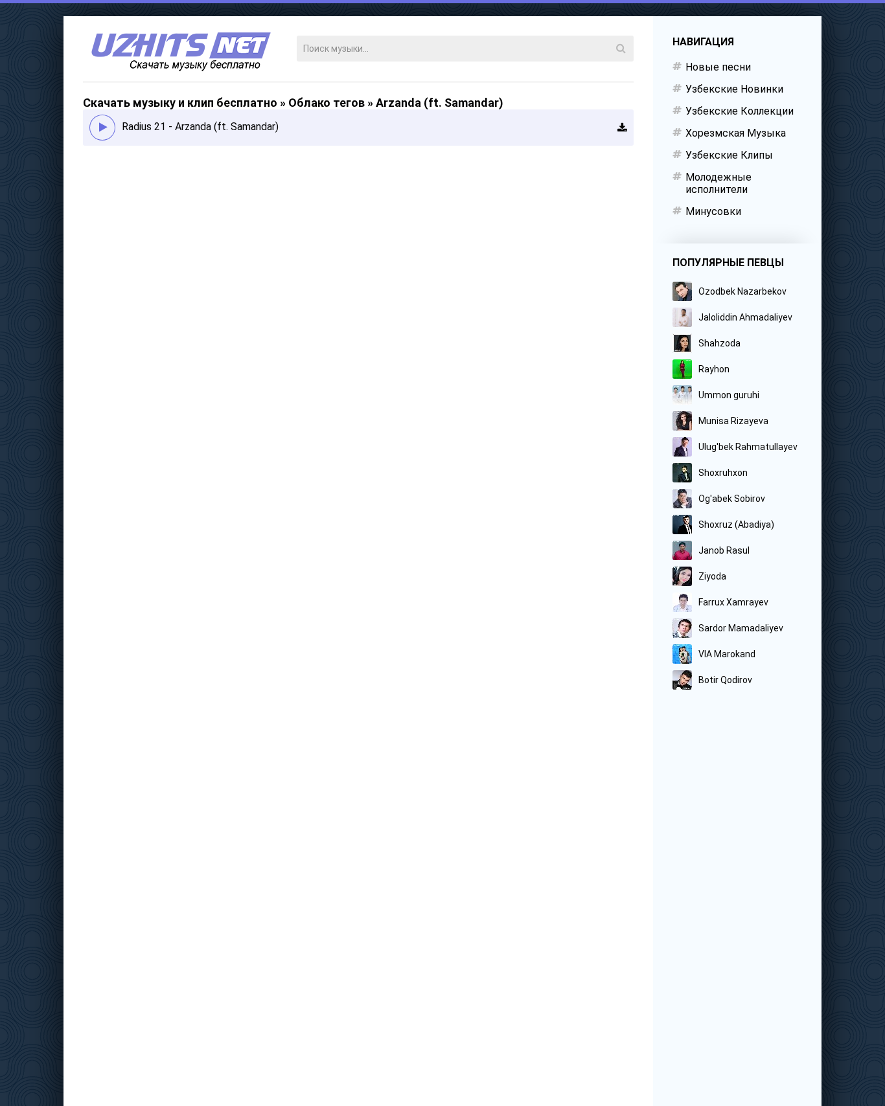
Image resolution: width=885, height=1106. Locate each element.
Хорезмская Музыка (735, 133)
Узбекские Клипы (729, 155)
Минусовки (713, 211)
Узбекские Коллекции (739, 111)
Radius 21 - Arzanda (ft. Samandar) (200, 126)
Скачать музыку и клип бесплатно (180, 102)
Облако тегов (326, 102)
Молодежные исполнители (718, 183)
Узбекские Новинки (734, 89)
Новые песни (718, 67)
